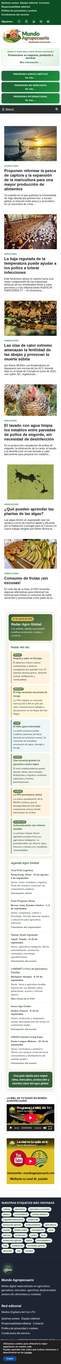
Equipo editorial (29, 2)
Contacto (44, 2)
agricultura (20, 1209)
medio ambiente (33, 1225)
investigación (38, 1230)
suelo (51, 1230)
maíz (43, 1235)
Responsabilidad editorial (15, 6)
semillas (29, 1251)
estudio (6, 1230)
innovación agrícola (12, 1225)
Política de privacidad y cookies (19, 10)
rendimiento (17, 1246)
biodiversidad (20, 1230)
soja (19, 1251)
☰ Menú (8, 109)
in (41, 21)
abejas (29, 1240)
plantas (6, 1214)
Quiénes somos (10, 2)
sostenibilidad (20, 1214)
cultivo (34, 1235)
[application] (30, 1117)
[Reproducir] (11, 1127)
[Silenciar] (45, 1127)
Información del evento (24, 961)
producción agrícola (12, 1240)
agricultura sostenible (40, 1209)
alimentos (7, 1251)
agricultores (50, 1225)
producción (33, 1220)
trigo (5, 1246)
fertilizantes (20, 1235)
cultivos (6, 1209)
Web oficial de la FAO (23, 998)
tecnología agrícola (36, 1246)
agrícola (7, 1235)
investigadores (44, 1240)
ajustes (28, 1352)
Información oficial (21, 893)
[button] (30, 76)
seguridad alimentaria (13, 1220)
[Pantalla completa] (50, 1127)
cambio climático (40, 1214)
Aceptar (9, 1358)
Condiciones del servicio (15, 14)
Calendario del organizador (26, 927)
